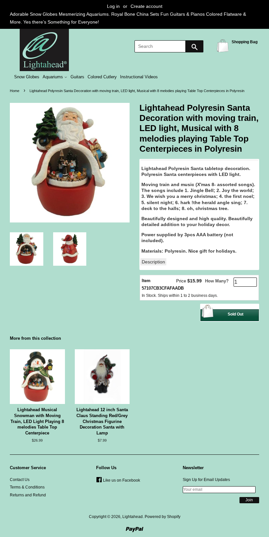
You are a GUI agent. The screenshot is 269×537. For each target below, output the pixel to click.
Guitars (77, 77)
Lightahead (132, 516)
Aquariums (53, 77)
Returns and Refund (28, 495)
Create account (146, 6)
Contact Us (20, 479)
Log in (113, 6)
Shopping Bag (224, 45)
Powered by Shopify (162, 516)
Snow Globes (26, 77)
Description (153, 261)
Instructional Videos (139, 77)
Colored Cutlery (102, 77)
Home (14, 91)
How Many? (217, 280)
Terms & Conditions (27, 487)
